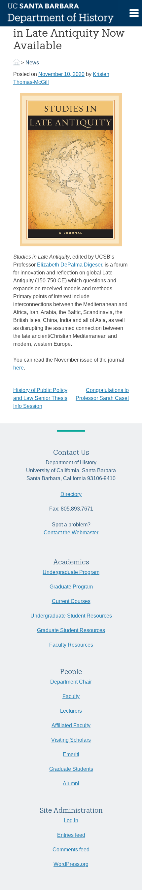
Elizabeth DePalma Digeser (69, 264)
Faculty (71, 696)
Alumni (71, 783)
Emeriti (71, 754)
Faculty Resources (71, 645)
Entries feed (71, 835)
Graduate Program (71, 586)
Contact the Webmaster (71, 532)
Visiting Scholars (71, 740)
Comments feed (71, 849)
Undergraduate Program (71, 572)
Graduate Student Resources (71, 630)
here (18, 368)
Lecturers (71, 711)
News (32, 62)
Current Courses (71, 601)
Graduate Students (71, 769)
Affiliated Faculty (71, 725)
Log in (71, 820)
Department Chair (71, 682)
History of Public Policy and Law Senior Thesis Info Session (40, 398)
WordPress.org (71, 864)
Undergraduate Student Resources (71, 616)
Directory (71, 494)
